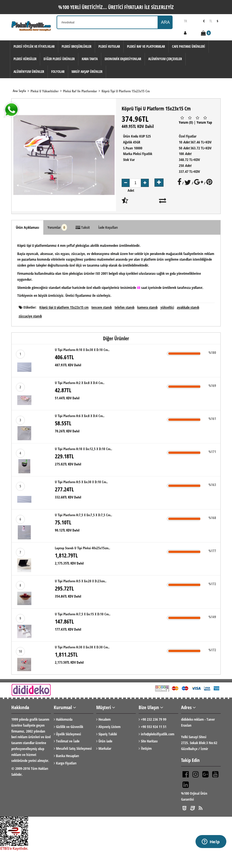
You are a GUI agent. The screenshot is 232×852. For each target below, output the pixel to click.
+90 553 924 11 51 (153, 726)
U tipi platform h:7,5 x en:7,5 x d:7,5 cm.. (83, 515)
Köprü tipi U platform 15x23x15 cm (64, 307)
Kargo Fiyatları (65, 763)
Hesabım (104, 719)
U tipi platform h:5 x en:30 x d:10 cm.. (81, 482)
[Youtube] (215, 774)
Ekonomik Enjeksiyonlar (123, 58)
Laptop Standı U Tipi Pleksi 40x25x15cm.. (82, 548)
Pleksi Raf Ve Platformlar (146, 46)
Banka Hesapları (67, 755)
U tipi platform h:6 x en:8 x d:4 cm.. (79, 415)
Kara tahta (90, 58)
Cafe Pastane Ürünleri (188, 46)
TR (185, 21)
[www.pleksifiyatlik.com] (31, 26)
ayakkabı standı (188, 307)
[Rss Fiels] (200, 808)
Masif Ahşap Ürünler (87, 71)
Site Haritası (149, 741)
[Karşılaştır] (162, 201)
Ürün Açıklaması (27, 227)
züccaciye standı (30, 316)
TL (210, 21)
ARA (165, 22)
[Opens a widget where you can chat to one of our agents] (210, 842)
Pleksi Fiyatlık (142, 153)
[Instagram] (195, 774)
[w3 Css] (192, 808)
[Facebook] (185, 774)
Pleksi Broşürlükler (76, 46)
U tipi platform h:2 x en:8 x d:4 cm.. (79, 382)
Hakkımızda (63, 719)
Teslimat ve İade (67, 741)
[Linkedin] (185, 785)
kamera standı (147, 307)
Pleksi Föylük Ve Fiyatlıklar (34, 46)
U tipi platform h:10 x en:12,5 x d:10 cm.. (83, 448)
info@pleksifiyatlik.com (157, 733)
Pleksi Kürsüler (25, 58)
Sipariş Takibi (107, 733)
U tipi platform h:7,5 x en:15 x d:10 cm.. (82, 614)
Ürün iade (105, 741)
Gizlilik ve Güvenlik (69, 726)
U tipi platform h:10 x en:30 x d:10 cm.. (82, 349)
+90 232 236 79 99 (153, 719)
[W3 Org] (184, 808)
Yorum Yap (204, 122)
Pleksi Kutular (109, 46)
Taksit (85, 227)
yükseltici (167, 307)
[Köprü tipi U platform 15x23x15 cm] (64, 155)
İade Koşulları (108, 227)
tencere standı (101, 307)
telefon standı (124, 307)
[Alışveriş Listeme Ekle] (125, 201)
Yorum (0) (186, 122)
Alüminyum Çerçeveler (165, 58)
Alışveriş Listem (109, 726)
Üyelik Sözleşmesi (68, 733)
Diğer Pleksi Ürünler (59, 58)
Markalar (104, 748)
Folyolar (58, 71)
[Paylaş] (179, 183)
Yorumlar (56, 227)
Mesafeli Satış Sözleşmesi (73, 748)
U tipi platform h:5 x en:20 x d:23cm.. (80, 581)
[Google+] (205, 774)
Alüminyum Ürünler (29, 71)
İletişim (146, 748)
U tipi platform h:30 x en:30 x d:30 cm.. (82, 647)
